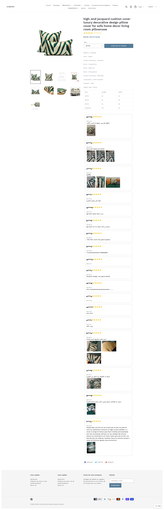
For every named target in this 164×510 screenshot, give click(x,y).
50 (102, 96)
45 (102, 100)
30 (119, 96)
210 (103, 108)
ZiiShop (10, 7)
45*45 (87, 100)
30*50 (87, 96)
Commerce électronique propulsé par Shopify (51, 504)
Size (85, 42)
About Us (33, 485)
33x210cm (88, 108)
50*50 (87, 104)
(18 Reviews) (97, 33)
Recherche (33, 479)
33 (119, 108)
